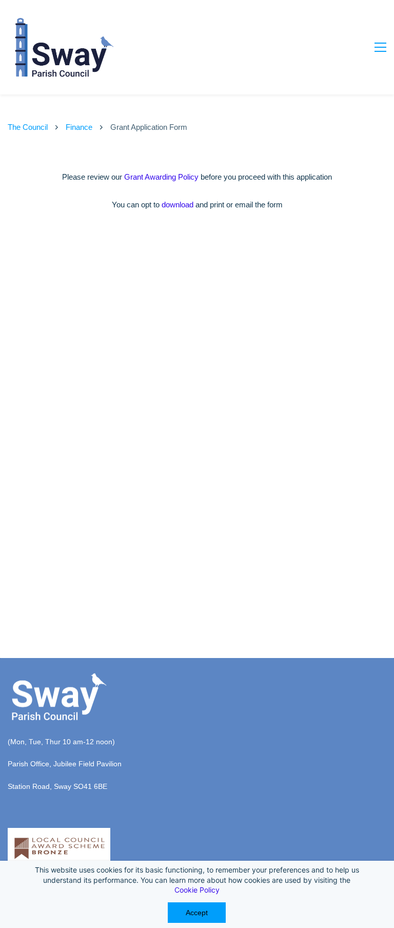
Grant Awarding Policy (161, 176)
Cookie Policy (197, 889)
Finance (79, 127)
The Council (28, 127)
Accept (197, 912)
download (177, 204)
